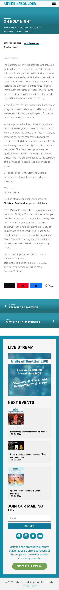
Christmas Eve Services (16, 203)
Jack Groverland (31, 43)
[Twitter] (33, 536)
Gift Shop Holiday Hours (23, 322)
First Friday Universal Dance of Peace (28, 432)
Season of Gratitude (23, 307)
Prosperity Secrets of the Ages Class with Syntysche (28, 455)
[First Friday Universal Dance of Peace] (16, 417)
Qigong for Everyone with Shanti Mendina (25, 492)
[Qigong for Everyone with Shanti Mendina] (16, 476)
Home (6, 27)
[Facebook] (19, 536)
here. (45, 203)
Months (28, 31)
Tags (19, 31)
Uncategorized (22, 27)
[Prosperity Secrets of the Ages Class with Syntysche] (16, 445)
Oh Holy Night (35, 27)
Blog (12, 27)
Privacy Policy (29, 585)
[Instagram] (26, 536)
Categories (9, 31)
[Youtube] (40, 536)
